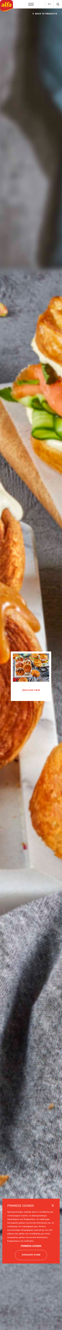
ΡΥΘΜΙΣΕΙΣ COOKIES (31, 1246)
